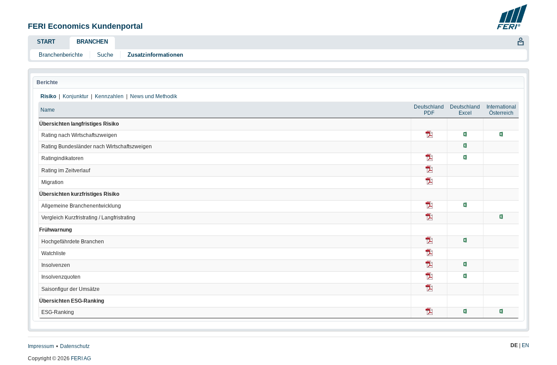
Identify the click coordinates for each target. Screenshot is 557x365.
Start (46, 41)
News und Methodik (153, 96)
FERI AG (81, 358)
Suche (105, 54)
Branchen (92, 41)
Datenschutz (75, 346)
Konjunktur (75, 96)
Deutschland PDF (429, 110)
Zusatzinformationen (155, 54)
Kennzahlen (109, 96)
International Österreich (501, 110)
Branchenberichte (61, 54)
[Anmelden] (520, 40)
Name (47, 110)
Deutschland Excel (465, 110)
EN (525, 345)
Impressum (41, 346)
